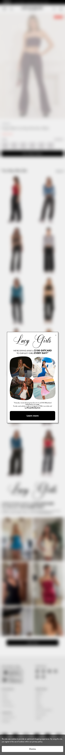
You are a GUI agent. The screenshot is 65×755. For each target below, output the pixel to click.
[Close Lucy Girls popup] (56, 335)
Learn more (33, 415)
